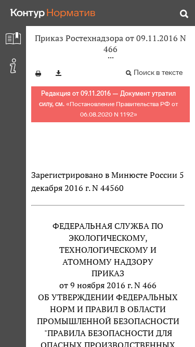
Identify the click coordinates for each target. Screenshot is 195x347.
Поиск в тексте (158, 72)
